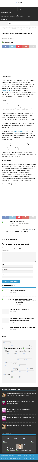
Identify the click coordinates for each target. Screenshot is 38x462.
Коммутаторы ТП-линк (18, 290)
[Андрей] (4, 419)
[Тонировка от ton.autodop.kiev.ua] (22, 367)
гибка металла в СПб (20, 131)
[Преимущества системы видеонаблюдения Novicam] (26, 440)
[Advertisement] (19, 63)
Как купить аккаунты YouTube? (23, 425)
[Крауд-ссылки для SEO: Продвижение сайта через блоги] (32, 442)
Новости (4, 19)
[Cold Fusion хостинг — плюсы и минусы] (30, 369)
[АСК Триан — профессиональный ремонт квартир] (22, 346)
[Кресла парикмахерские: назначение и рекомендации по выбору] (5, 320)
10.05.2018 (6, 38)
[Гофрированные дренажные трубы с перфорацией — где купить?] (11, 448)
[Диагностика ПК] (26, 355)
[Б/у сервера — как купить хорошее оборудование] (15, 369)
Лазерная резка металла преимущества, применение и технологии (25, 300)
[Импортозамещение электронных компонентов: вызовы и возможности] (13, 348)
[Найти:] (19, 23)
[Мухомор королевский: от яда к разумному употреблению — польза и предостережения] (22, 379)
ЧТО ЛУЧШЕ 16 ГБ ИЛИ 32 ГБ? (19, 309)
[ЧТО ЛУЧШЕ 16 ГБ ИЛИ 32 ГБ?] (5, 311)
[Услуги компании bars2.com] (28, 361)
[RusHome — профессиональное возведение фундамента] (30, 373)
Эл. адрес (4, 269)
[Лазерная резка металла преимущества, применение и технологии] (8, 299)
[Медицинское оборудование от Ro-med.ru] (14, 373)
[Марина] (4, 404)
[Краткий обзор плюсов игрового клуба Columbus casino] (11, 363)
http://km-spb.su (7, 90)
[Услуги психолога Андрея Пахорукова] (21, 361)
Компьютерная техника (8, 9)
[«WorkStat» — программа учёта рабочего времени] (10, 355)
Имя (3, 264)
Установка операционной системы (12, 16)
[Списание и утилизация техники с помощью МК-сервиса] (18, 351)
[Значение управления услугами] (7, 344)
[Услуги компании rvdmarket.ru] (8, 367)
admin (12, 38)
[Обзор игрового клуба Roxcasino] (7, 375)
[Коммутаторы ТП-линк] (5, 292)
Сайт (3, 274)
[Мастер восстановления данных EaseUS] (22, 373)
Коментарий (5, 251)
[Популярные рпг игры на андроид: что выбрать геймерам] (18, 440)
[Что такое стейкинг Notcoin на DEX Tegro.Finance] (23, 450)
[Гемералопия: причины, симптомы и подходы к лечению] (19, 446)
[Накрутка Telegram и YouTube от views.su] (27, 446)
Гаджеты (21, 9)
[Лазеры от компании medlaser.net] (18, 355)
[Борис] (4, 412)
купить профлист (23, 104)
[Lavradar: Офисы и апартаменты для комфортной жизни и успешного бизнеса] (11, 440)
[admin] (4, 396)
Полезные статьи (6, 12)
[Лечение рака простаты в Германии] (5, 329)
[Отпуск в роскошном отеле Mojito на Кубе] (11, 450)
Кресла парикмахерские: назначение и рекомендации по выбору (22, 319)
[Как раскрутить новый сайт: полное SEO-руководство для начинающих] (5, 442)
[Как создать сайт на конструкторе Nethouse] (28, 348)
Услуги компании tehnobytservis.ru (24, 417)
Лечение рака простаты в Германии (22, 327)
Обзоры (29, 16)
